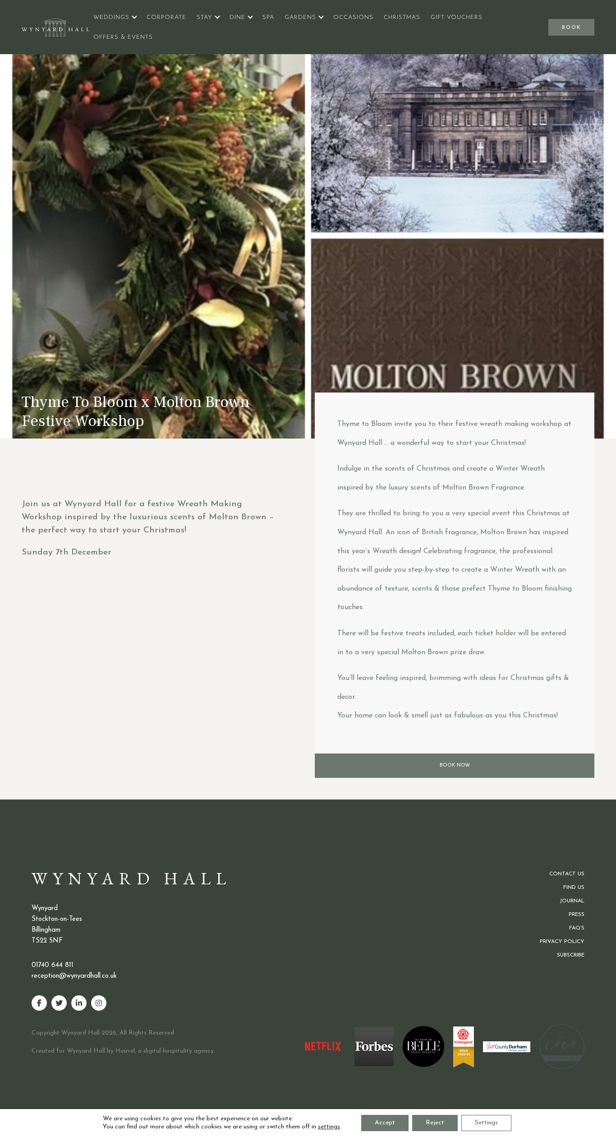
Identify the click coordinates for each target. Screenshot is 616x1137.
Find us (573, 887)
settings (329, 1126)
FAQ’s (576, 928)
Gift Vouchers (457, 17)
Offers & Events (123, 37)
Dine (237, 17)
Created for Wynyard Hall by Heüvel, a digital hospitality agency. (123, 1051)
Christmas (402, 17)
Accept (385, 1122)
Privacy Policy (562, 941)
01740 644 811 (53, 965)
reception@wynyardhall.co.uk (74, 976)
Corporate (166, 17)
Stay (204, 17)
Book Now (455, 765)
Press (576, 914)
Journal (572, 901)
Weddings (111, 17)
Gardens (300, 17)
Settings (486, 1122)
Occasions (353, 17)
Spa (268, 17)
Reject (435, 1122)
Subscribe (570, 955)
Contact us (566, 874)
